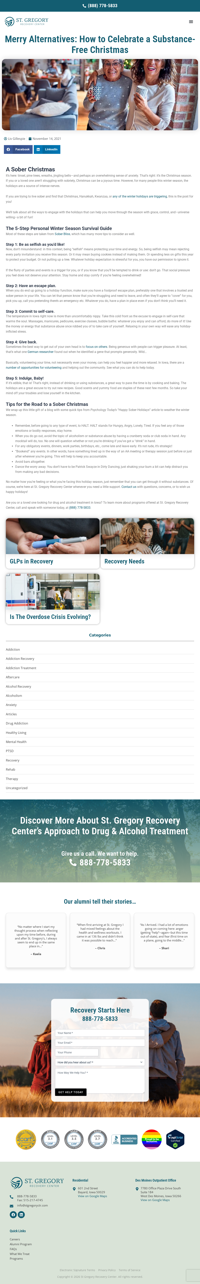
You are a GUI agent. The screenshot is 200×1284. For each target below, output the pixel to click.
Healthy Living (16, 733)
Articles (11, 714)
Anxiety (11, 705)
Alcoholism (14, 696)
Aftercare (13, 677)
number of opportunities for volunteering (34, 367)
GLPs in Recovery (31, 561)
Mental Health (16, 742)
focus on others (96, 347)
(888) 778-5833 (79, 507)
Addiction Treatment (21, 668)
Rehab (10, 769)
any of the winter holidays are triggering (139, 196)
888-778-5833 (100, 1018)
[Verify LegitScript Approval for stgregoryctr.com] (175, 1139)
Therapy (12, 779)
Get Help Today (70, 1092)
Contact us (128, 487)
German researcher (41, 352)
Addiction (13, 649)
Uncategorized (17, 788)
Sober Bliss (62, 234)
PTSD (10, 751)
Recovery (12, 760)
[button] (191, 22)
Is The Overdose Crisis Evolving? (50, 616)
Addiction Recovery (20, 659)
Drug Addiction (17, 723)
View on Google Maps (92, 1196)
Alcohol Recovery (18, 686)
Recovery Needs (124, 561)
